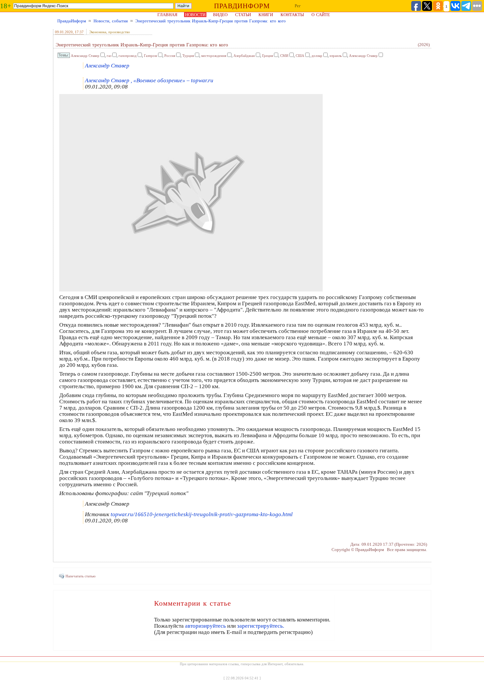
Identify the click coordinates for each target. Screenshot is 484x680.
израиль (336, 56)
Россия (169, 56)
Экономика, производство (109, 32)
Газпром (150, 56)
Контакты (292, 14)
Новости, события (111, 20)
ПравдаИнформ (71, 20)
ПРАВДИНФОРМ (242, 6)
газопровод (128, 56)
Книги (265, 14)
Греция (267, 56)
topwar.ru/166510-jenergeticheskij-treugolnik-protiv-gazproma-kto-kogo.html (202, 514)
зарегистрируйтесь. (260, 626)
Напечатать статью (80, 576)
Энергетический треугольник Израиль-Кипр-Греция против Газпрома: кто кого (210, 20)
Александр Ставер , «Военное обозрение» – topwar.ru (149, 80)
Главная (167, 14)
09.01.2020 (64, 32)
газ (109, 56)
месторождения (213, 56)
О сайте (320, 14)
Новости (195, 14)
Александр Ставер (85, 56)
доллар (316, 56)
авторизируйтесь (205, 626)
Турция (188, 56)
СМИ (284, 56)
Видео (220, 14)
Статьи (243, 14)
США (300, 56)
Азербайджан (244, 56)
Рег (298, 5)
